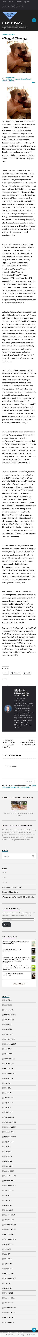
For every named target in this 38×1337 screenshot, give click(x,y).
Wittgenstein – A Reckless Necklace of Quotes (18, 897)
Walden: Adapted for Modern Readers (16, 942)
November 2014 (10, 1127)
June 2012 (7, 1254)
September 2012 (10, 1239)
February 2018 (9, 1039)
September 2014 (10, 1137)
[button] (19, 808)
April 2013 (8, 1205)
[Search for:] (19, 856)
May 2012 (8, 1259)
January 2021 (9, 1010)
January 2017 (9, 1063)
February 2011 (9, 1298)
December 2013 (10, 1176)
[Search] (22, 6)
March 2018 (8, 1034)
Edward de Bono (7, 969)
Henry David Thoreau (9, 943)
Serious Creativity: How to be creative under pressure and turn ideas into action (16, 967)
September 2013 (10, 1185)
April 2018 (8, 1029)
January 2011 (9, 1303)
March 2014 (8, 1166)
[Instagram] (18, 6)
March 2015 (8, 1112)
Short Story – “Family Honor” (12, 887)
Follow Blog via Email (11, 909)
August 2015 (8, 1103)
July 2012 (7, 1249)
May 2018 (8, 1024)
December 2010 (10, 1308)
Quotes (26, 2)
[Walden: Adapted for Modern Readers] (33, 946)
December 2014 (10, 1122)
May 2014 (8, 1156)
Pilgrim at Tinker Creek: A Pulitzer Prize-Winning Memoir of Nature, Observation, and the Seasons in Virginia (17, 959)
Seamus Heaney (7, 975)
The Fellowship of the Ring (12, 949)
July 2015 (7, 1107)
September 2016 (10, 1073)
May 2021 (8, 1000)
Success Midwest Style (10, 892)
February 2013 (9, 1215)
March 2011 (8, 1293)
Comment (29, 781)
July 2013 (7, 1195)
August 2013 (8, 1190)
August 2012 (8, 1244)
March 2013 (8, 1210)
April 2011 (8, 1288)
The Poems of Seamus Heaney (13, 973)
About (11, 2)
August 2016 (8, 1078)
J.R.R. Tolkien (7, 951)
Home (4, 2)
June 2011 (7, 1283)
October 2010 (9, 1317)
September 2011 (10, 1278)
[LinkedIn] (8, 6)
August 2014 (8, 1142)
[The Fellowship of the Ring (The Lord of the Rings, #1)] (33, 954)
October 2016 (9, 1068)
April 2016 (8, 1093)
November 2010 (10, 1312)
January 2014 (9, 1171)
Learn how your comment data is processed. (19, 786)
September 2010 (10, 1322)
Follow (6, 925)
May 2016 (8, 1088)
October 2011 (9, 1273)
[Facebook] (4, 6)
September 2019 (10, 1015)
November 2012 (10, 1229)
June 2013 (7, 1200)
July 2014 (7, 1146)
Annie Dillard (7, 962)
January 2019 (9, 1020)
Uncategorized (8, 35)
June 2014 (7, 1151)
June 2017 (7, 1049)
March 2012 (8, 1268)
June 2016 (7, 1083)
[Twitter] (13, 6)
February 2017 (9, 1059)
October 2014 (9, 1132)
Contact (18, 2)
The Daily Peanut (13, 22)
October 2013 (9, 1181)
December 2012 (10, 1225)
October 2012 (9, 1234)
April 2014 (8, 1161)
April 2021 (8, 1005)
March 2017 (8, 1054)
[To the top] (34, 1330)
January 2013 (9, 1220)
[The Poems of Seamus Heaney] (33, 978)
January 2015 (9, 1117)
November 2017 (10, 1044)
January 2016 (9, 1098)
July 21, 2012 (10, 77)
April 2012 (8, 1264)
